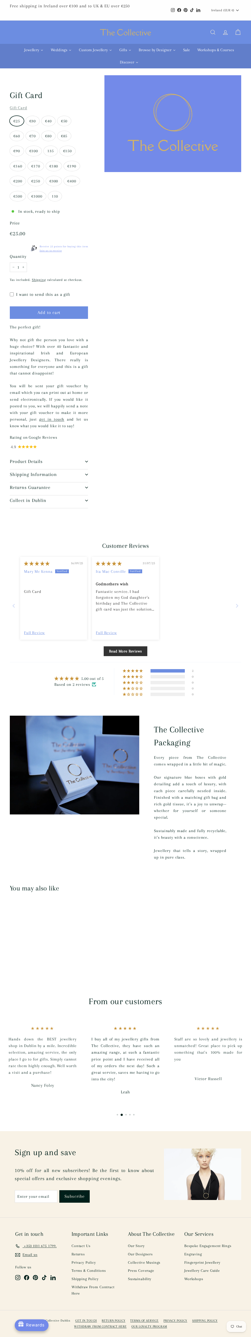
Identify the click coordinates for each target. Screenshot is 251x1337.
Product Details (26, 461)
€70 (32, 136)
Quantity (18, 256)
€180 (54, 166)
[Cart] (238, 32)
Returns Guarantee (30, 487)
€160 (17, 166)
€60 (16, 136)
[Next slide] (237, 605)
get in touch (51, 419)
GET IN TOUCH (86, 1320)
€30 (32, 121)
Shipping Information (33, 474)
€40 (48, 121)
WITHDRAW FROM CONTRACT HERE (100, 1326)
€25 (16, 121)
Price (15, 223)
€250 (35, 181)
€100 (33, 151)
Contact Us (81, 1246)
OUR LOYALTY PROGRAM (149, 1326)
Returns (78, 1254)
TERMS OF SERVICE (144, 1320)
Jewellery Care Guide (202, 1270)
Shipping (39, 280)
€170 (35, 166)
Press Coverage (141, 1270)
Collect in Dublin (28, 500)
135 (50, 151)
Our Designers (140, 1254)
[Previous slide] (14, 605)
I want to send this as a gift (43, 294)
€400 (71, 181)
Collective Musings (144, 1262)
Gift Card (18, 107)
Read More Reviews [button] (125, 651)
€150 (67, 151)
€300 (54, 181)
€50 (64, 121)
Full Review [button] (34, 632)
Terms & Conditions (89, 1270)
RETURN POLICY (113, 1320)
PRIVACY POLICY (175, 1320)
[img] (37, 563)
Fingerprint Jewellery (202, 1262)
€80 (48, 136)
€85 (64, 136)
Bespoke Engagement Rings (207, 1246)
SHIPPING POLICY (205, 1320)
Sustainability (139, 1279)
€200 (17, 181)
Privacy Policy (84, 1262)
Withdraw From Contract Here (93, 1290)
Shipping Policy (85, 1279)
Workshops (193, 1279)
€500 (17, 196)
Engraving (193, 1254)
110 (55, 196)
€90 (16, 151)
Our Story (136, 1246)
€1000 (36, 196)
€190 (71, 166)
